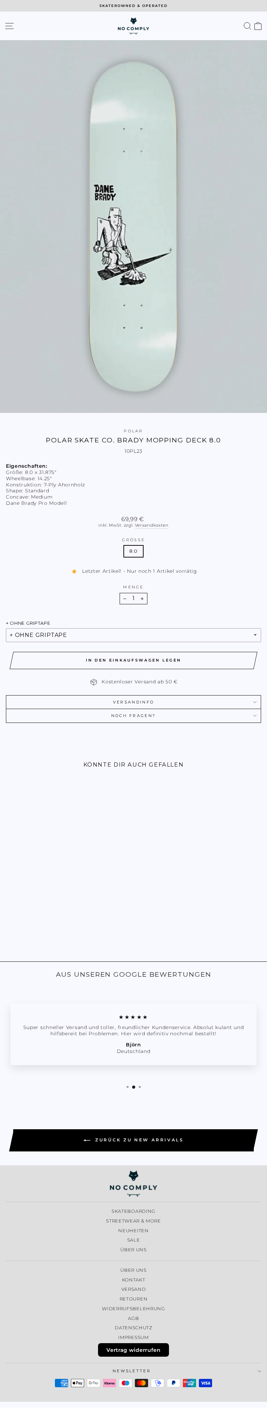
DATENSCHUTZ (133, 1327)
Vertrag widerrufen (133, 1350)
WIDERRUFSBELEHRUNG (133, 1308)
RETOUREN (134, 1299)
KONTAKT (133, 1279)
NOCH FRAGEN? (133, 715)
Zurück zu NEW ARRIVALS (138, 1139)
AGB (133, 1318)
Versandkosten (152, 525)
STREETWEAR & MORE (133, 1221)
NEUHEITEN (133, 1230)
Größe (133, 539)
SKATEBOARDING (133, 1211)
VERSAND (133, 1289)
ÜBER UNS (133, 1249)
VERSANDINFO (133, 702)
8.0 (133, 551)
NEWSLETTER (132, 1370)
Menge (133, 587)
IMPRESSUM (133, 1337)
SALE (133, 1240)
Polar (133, 431)
